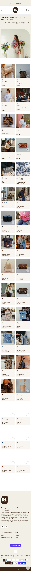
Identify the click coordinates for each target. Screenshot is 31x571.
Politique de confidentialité (6, 537)
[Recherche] (26, 10)
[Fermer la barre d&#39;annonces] (29, 1)
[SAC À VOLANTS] (8, 314)
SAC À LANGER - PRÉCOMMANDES (8, 203)
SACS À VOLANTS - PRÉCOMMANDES (20, 179)
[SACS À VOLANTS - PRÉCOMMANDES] (23, 169)
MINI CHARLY (4, 81)
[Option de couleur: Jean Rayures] (6, 202)
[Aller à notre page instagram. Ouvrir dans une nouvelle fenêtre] (6, 526)
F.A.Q (17, 537)
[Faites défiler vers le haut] (15, 551)
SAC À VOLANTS (5, 323)
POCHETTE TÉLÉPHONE (21, 395)
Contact (17, 535)
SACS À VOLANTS (5, 251)
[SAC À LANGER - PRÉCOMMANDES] (8, 194)
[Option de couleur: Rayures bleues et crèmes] (19, 177)
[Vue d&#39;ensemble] (13, 76)
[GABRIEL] (8, 121)
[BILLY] (8, 218)
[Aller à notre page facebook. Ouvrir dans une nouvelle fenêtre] (2, 526)
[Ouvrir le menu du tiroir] (2, 10)
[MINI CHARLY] (8, 71)
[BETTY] (23, 121)
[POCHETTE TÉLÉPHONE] (23, 386)
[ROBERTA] (23, 71)
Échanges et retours (20, 540)
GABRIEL (3, 130)
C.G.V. (2, 535)
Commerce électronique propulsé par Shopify (19, 557)
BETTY (18, 130)
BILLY (3, 227)
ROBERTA (18, 81)
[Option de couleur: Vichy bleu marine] (4, 202)
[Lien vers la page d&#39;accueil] (4, 500)
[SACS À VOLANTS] (8, 242)
